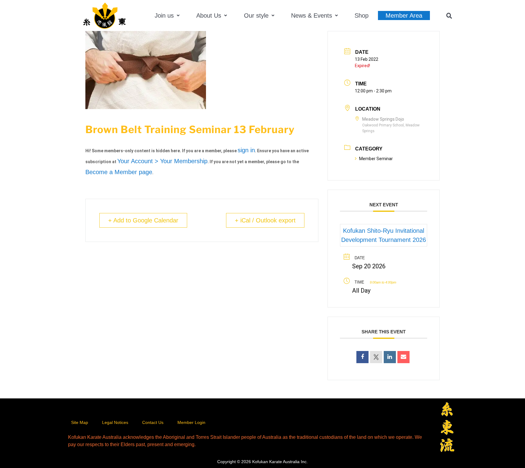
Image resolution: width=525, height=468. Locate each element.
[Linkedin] (390, 357)
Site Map (79, 422)
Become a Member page (118, 172)
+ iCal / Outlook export (265, 220)
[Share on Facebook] (362, 357)
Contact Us (152, 422)
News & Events (311, 15)
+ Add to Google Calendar (143, 220)
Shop (362, 15)
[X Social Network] (376, 357)
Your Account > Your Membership (162, 161)
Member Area (404, 15)
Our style (256, 15)
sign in (246, 150)
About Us (208, 15)
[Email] (403, 357)
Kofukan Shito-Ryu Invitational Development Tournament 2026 (383, 235)
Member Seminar (376, 158)
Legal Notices (115, 422)
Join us (164, 15)
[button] (167, 15)
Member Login (191, 422)
